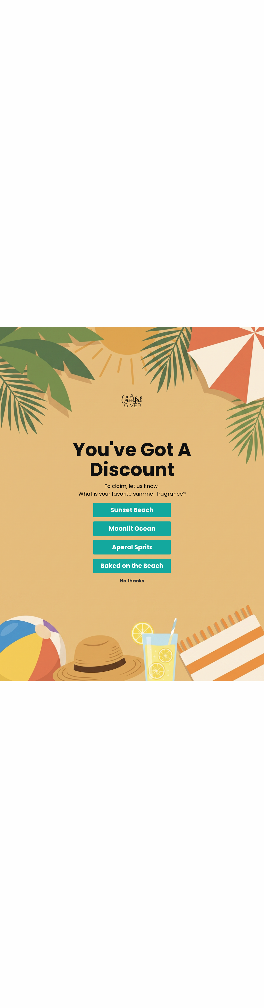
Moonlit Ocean (132, 528)
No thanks (132, 580)
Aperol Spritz (132, 547)
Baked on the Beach (132, 565)
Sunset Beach (132, 510)
